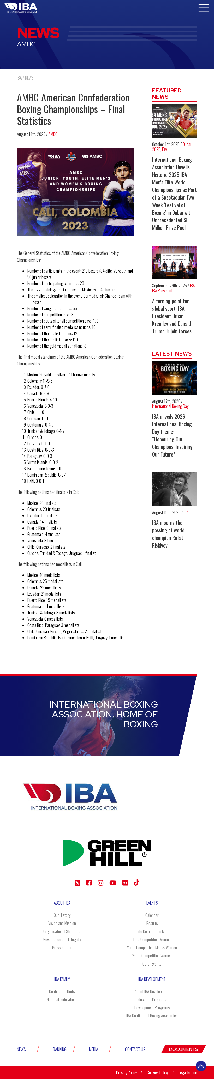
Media (93, 1049)
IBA (164, 149)
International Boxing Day (170, 406)
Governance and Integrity (62, 939)
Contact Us (135, 1049)
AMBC (53, 134)
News (21, 1049)
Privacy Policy (126, 1072)
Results (152, 923)
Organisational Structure (62, 931)
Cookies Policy (157, 1072)
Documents (183, 1049)
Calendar (152, 915)
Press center (62, 947)
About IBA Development (152, 991)
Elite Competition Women (152, 939)
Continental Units (62, 991)
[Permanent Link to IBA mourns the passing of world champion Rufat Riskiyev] (174, 489)
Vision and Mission (62, 923)
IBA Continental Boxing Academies (152, 1015)
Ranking (60, 1049)
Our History (62, 915)
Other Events (152, 964)
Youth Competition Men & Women (152, 947)
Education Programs (152, 999)
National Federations (62, 999)
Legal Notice (188, 1072)
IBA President (162, 290)
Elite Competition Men (152, 931)
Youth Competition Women (152, 955)
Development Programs (152, 1007)
